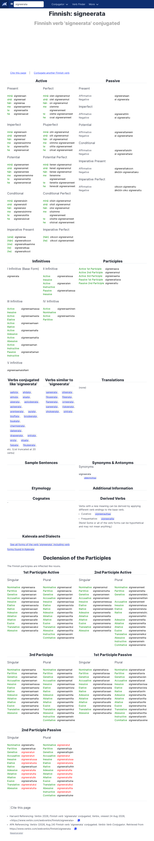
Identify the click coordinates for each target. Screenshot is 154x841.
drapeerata (16, 435)
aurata (31, 411)
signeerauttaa (103, 513)
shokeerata (52, 411)
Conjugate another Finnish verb (51, 72)
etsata (24, 440)
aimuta (14, 397)
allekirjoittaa (90, 478)
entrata (32, 435)
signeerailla (107, 518)
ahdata (27, 392)
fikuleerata (29, 445)
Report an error (16, 833)
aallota (14, 392)
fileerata (67, 397)
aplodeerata (31, 401)
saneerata (51, 392)
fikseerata (51, 397)
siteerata (67, 392)
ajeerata (14, 401)
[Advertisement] (77, 47)
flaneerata (51, 401)
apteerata (15, 406)
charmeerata (17, 425)
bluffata (14, 416)
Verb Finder (78, 4)
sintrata (68, 411)
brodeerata (30, 416)
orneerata (67, 401)
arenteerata (16, 411)
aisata (26, 397)
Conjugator (58, 4)
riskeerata (68, 406)
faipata (14, 445)
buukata (14, 421)
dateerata (15, 430)
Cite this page (18, 72)
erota (13, 440)
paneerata (51, 406)
